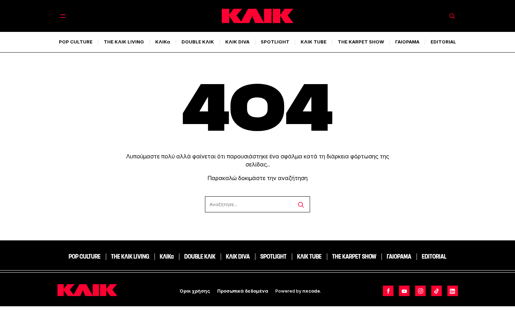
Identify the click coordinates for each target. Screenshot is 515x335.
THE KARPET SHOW (361, 42)
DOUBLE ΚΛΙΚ (197, 42)
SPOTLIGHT (275, 42)
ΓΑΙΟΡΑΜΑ (407, 42)
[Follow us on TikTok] (436, 291)
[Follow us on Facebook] (388, 291)
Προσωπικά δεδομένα (242, 291)
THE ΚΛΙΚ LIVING (124, 42)
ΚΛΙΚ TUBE (314, 42)
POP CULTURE (75, 42)
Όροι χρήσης (194, 291)
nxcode (311, 291)
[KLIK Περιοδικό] (258, 16)
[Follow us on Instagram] (420, 291)
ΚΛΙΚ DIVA (237, 42)
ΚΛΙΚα (162, 42)
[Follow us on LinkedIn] (452, 291)
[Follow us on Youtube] (404, 291)
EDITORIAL (443, 42)
